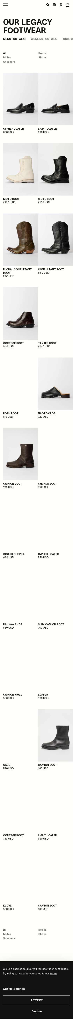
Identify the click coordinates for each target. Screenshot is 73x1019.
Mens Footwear (14, 39)
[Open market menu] (54, 4)
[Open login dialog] (61, 4)
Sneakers (9, 62)
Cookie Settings (14, 988)
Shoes (42, 57)
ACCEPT (37, 1000)
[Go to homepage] (38, 21)
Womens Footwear (44, 39)
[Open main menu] (5, 4)
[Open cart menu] (67, 4)
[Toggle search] (47, 4)
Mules (7, 57)
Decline (37, 1011)
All (4, 53)
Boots (42, 53)
